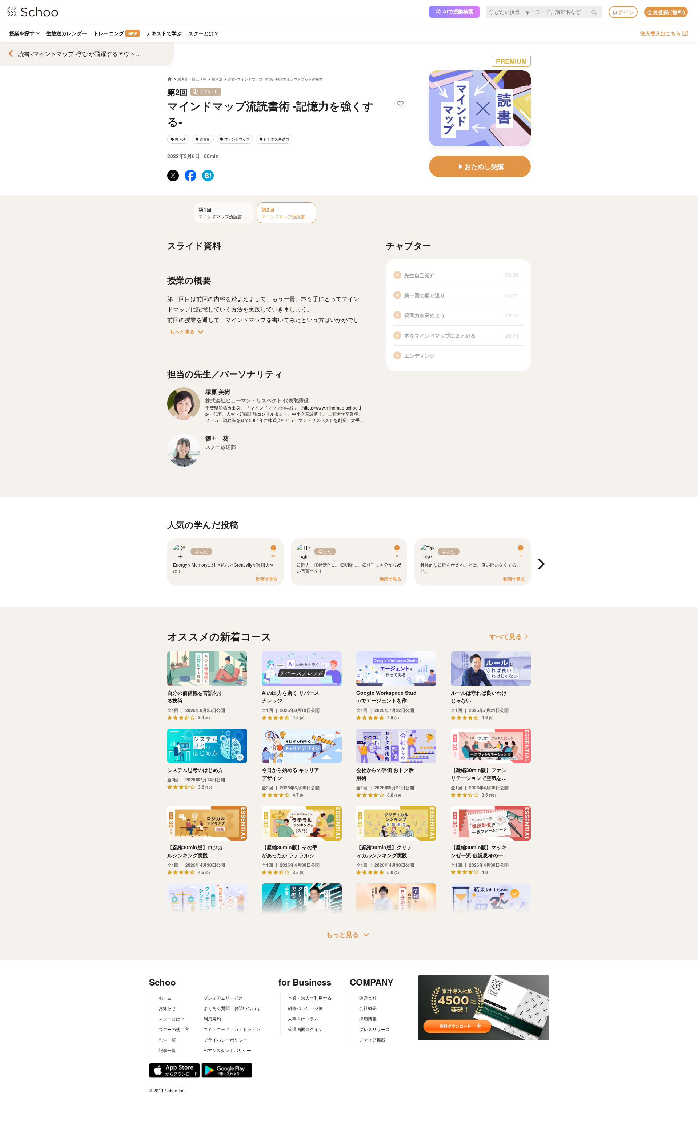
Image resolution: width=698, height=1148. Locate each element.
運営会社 (368, 998)
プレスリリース (374, 1029)
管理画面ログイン (305, 1029)
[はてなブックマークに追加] (208, 175)
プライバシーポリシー (225, 1039)
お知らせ (167, 1008)
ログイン (623, 12)
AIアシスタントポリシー (227, 1050)
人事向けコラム (303, 1018)
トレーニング (115, 33)
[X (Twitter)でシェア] (173, 175)
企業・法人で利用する (310, 998)
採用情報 (368, 1018)
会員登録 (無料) (666, 12)
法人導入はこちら (660, 33)
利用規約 (212, 1018)
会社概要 (368, 1008)
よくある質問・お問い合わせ (232, 1008)
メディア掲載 (372, 1039)
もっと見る (187, 332)
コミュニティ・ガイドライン (232, 1029)
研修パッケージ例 (305, 1008)
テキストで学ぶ (164, 33)
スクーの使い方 (174, 1029)
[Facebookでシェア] (190, 175)
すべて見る (510, 636)
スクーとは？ (203, 33)
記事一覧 (167, 1050)
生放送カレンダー (66, 33)
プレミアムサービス (223, 998)
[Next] (540, 564)
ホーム (165, 998)
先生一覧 (167, 1039)
